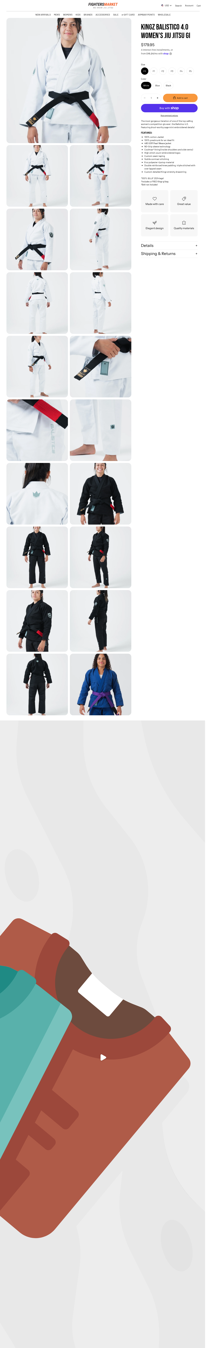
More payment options (169, 115)
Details (147, 245)
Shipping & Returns (158, 253)
